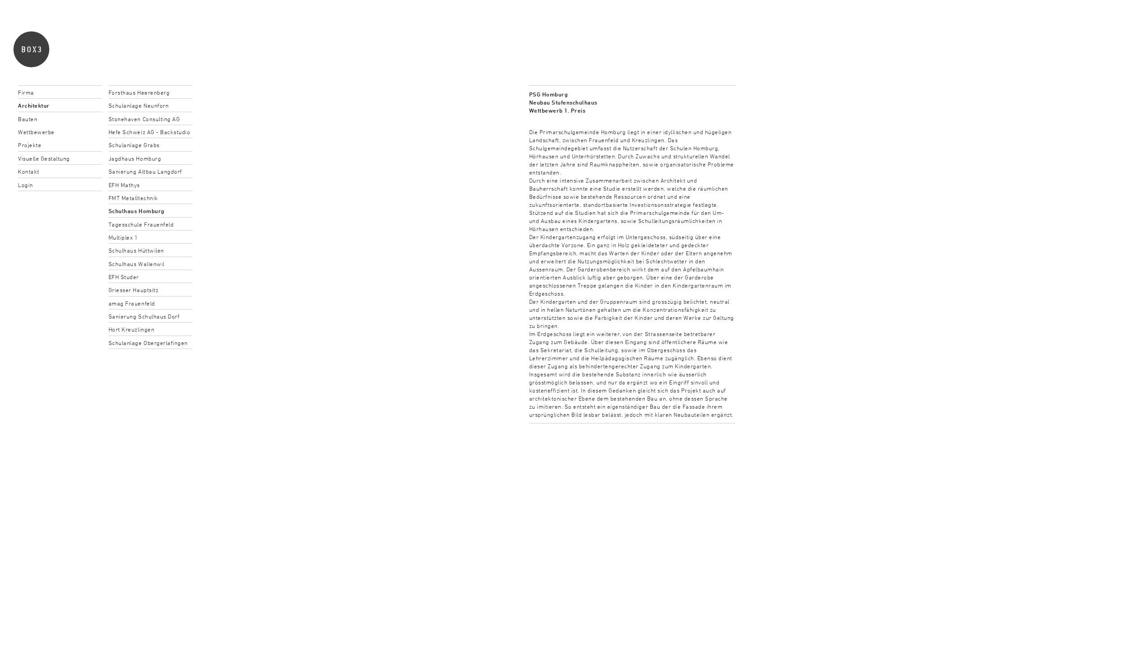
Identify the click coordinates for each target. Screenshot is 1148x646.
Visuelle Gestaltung (44, 158)
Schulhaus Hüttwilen (136, 250)
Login (25, 184)
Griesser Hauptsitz (133, 289)
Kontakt (28, 171)
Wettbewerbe (36, 131)
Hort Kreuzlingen (131, 329)
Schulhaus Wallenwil (137, 263)
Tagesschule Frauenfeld (141, 224)
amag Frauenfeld (132, 303)
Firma (26, 92)
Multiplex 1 (123, 237)
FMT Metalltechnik (133, 197)
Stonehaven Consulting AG (144, 118)
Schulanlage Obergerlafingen (148, 342)
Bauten (27, 118)
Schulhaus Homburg (137, 210)
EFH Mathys (124, 184)
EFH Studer (124, 276)
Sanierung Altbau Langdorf (145, 171)
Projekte (29, 144)
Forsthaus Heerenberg (139, 92)
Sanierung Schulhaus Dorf (144, 316)
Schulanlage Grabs (134, 144)
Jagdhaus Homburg (135, 158)
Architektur (34, 105)
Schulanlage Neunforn (139, 105)
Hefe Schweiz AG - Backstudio (149, 131)
